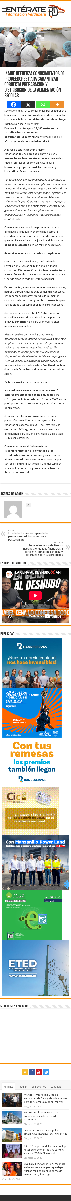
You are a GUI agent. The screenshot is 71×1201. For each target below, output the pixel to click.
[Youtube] (39, 1072)
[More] (57, 104)
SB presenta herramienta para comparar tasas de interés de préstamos (41, 1116)
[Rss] (25, 1072)
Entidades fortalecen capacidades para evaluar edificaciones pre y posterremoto (28, 535)
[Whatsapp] (43, 104)
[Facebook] (14, 104)
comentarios (39, 1086)
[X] (28, 104)
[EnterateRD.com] (35, 10)
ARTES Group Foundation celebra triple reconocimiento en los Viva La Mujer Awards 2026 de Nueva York (46, 1150)
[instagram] (46, 1072)
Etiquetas (56, 1086)
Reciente (8, 1086)
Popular (22, 1086)
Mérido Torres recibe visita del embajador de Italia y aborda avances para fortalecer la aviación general (45, 1098)
